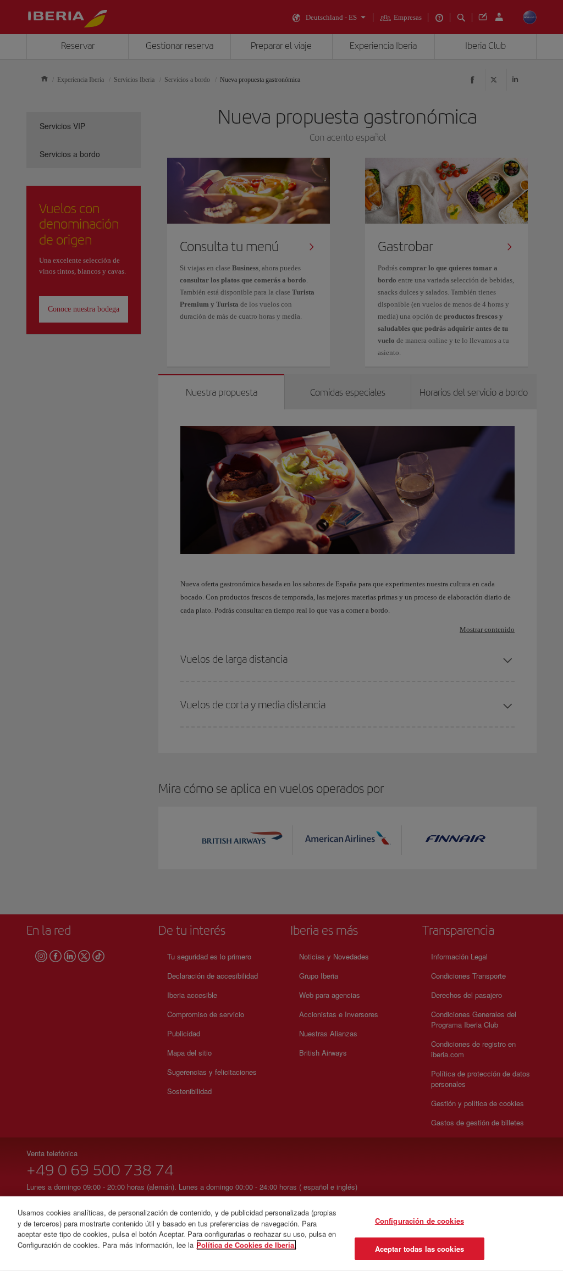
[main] (281, 1233)
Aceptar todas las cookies (419, 1248)
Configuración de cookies (419, 1221)
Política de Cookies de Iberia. (246, 1244)
